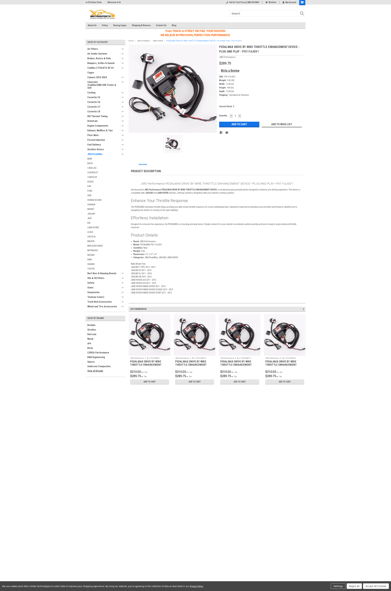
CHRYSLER (92, 177)
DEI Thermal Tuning (97, 116)
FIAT (89, 186)
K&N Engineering (96, 357)
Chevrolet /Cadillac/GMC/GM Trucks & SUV (101, 85)
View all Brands (95, 370)
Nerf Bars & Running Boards (101, 273)
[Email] (227, 132)
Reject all (354, 586)
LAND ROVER (93, 227)
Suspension (93, 292)
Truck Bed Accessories (99, 301)
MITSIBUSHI (92, 250)
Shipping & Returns (141, 25)
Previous (301, 309)
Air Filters (92, 48)
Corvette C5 (93, 97)
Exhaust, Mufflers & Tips (100, 130)
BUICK (90, 163)
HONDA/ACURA (94, 200)
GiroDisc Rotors (95, 149)
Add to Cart (150, 381)
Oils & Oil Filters (95, 278)
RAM (89, 259)
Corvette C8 (93, 111)
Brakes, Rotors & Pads (99, 58)
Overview (143, 164)
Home (131, 41)
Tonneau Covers (95, 297)
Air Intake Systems (97, 53)
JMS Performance (137, 358)
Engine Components (97, 125)
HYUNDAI (91, 204)
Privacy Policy (196, 586)
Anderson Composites (99, 366)
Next (304, 309)
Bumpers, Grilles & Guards (101, 63)
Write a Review (230, 70)
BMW (89, 158)
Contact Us (161, 25)
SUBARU (91, 264)
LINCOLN (91, 236)
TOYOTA (91, 268)
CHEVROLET (92, 172)
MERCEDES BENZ (95, 245)
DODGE (90, 181)
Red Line (91, 334)
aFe (89, 343)
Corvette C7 (93, 106)
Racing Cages (119, 25)
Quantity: (223, 115)
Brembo (91, 325)
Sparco (91, 361)
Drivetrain (92, 121)
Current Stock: (226, 106)
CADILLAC (92, 168)
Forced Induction (96, 139)
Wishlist (272, 2)
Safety (90, 282)
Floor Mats (93, 135)
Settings (338, 586)
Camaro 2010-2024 (97, 77)
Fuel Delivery (94, 144)
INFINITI (90, 209)
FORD (89, 190)
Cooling (91, 92)
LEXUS (90, 232)
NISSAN (90, 255)
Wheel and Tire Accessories (102, 306)
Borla (90, 348)
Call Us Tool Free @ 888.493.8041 (244, 2)
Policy (105, 25)
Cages (90, 72)
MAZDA (90, 241)
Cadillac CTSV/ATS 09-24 (100, 67)
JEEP (89, 218)
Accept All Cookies (375, 586)
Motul (90, 338)
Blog (174, 25)
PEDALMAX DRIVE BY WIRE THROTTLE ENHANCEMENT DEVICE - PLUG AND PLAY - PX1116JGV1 (204, 41)
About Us (92, 25)
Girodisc (91, 329)
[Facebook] (221, 132)
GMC (89, 195)
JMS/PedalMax (94, 154)
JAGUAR (91, 213)
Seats (90, 287)
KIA (88, 223)
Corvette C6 (93, 102)
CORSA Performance (98, 352)
